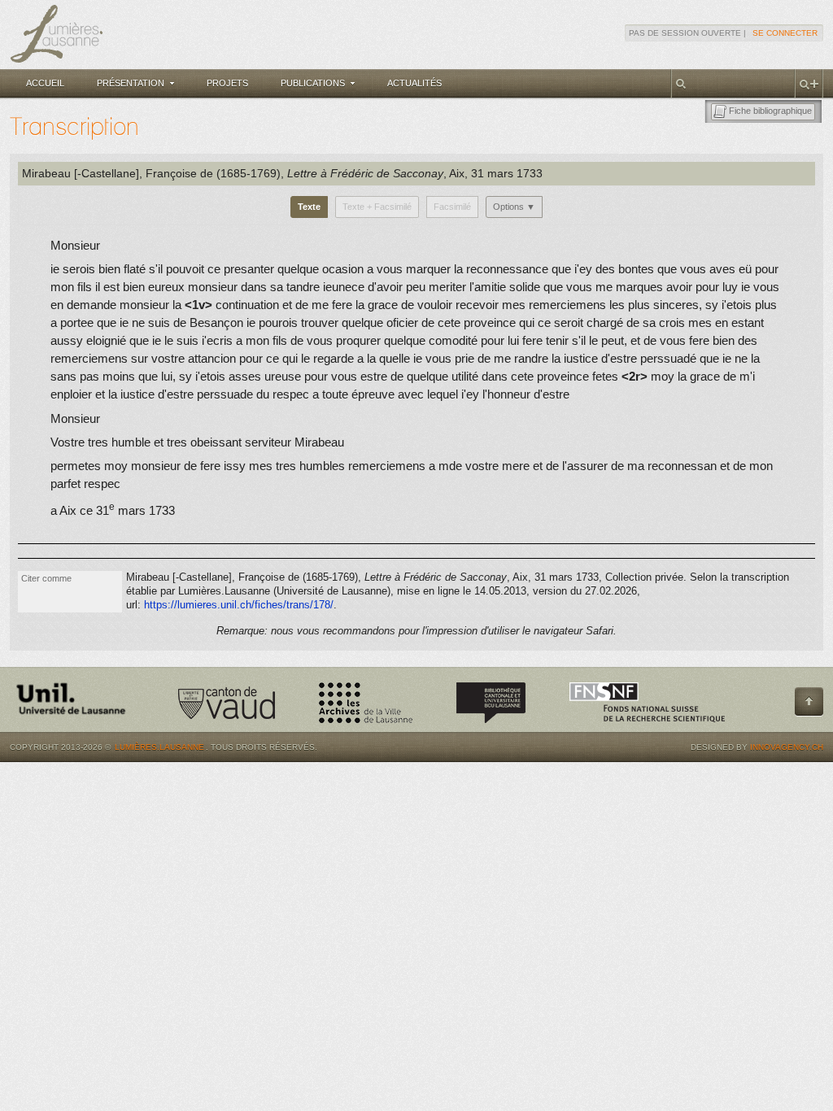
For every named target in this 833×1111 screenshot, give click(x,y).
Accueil (45, 83)
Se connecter (785, 32)
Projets (227, 83)
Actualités (414, 83)
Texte (309, 206)
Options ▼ (514, 206)
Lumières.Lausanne (159, 747)
